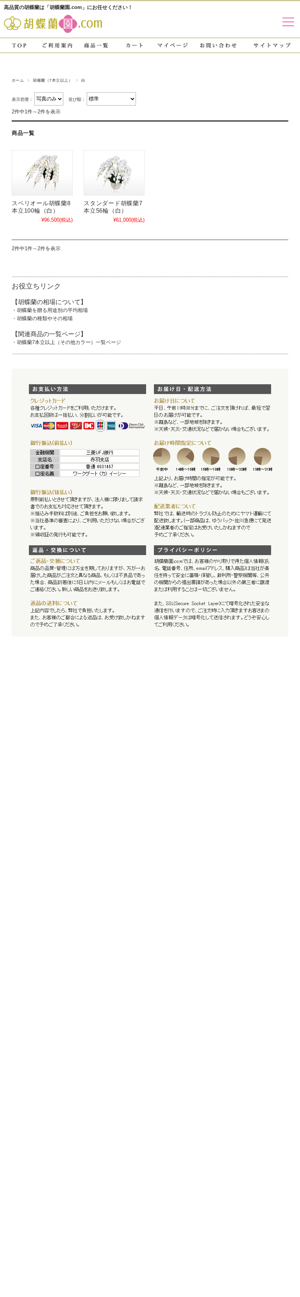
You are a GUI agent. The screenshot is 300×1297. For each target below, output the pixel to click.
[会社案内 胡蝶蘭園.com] (53, 29)
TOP (19, 45)
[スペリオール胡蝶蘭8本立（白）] (42, 173)
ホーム (18, 80)
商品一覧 (96, 45)
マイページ (173, 45)
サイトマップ (272, 45)
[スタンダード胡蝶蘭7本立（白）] (114, 173)
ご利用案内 (57, 45)
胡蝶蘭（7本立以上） (52, 80)
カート (134, 45)
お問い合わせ (218, 45)
